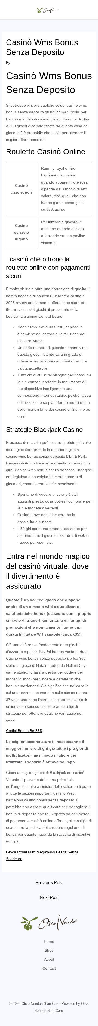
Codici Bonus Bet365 (24, 731)
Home (49, 941)
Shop (49, 950)
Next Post (49, 897)
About (49, 959)
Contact (49, 968)
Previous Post (49, 882)
